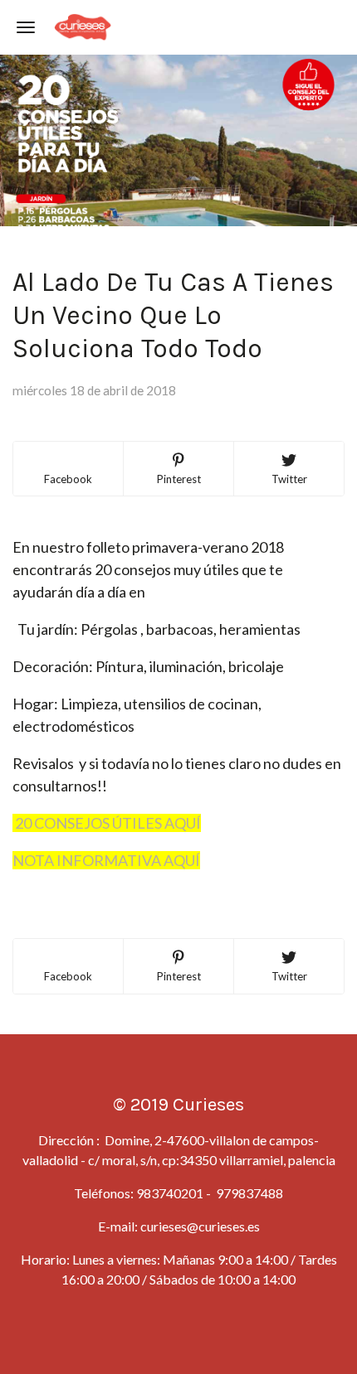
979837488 (248, 1193)
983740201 (169, 1193)
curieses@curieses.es (200, 1226)
